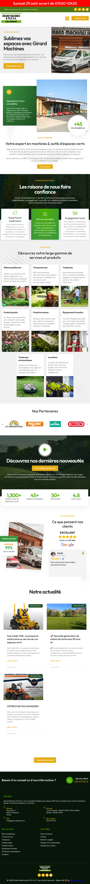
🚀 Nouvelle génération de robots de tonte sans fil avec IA (65, 639)
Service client (82, 778)
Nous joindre (50, 819)
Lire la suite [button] (55, 573)
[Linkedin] (83, 9)
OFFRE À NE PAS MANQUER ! (23, 706)
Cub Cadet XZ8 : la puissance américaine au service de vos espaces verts (22, 639)
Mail (7, 819)
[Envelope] (87, 9)
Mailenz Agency (76, 880)
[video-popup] (45, 450)
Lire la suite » (12, 661)
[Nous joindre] (44, 818)
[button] (67, 18)
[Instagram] (79, 9)
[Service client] (69, 780)
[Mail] (4, 818)
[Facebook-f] (75, 9)
